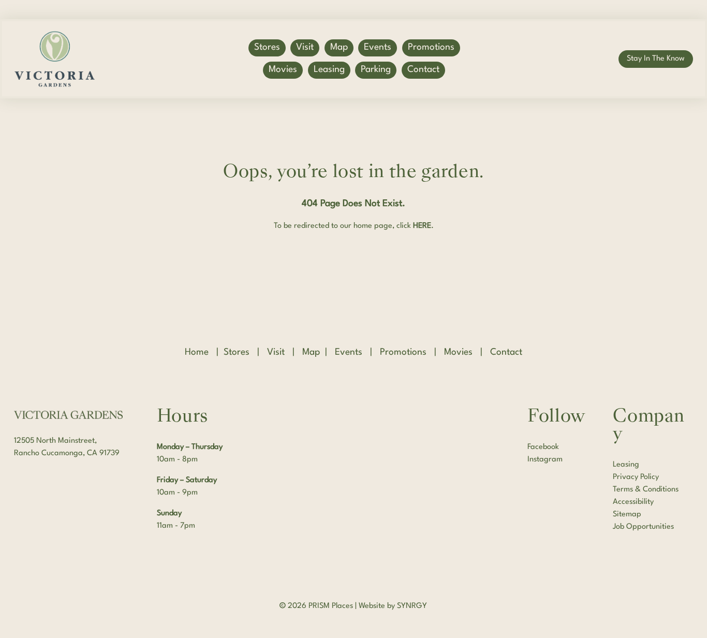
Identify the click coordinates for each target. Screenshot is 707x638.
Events (377, 47)
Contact (423, 69)
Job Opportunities (643, 527)
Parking (376, 69)
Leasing (329, 69)
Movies (283, 69)
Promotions (431, 47)
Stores (267, 47)
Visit (305, 47)
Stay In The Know (656, 59)
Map (339, 47)
